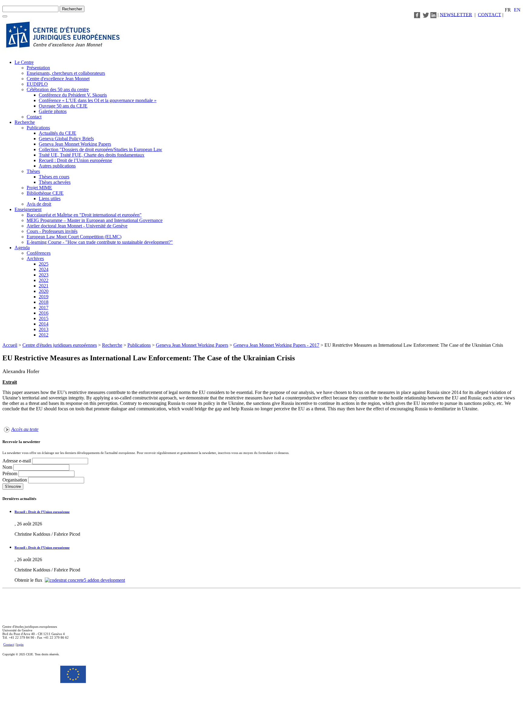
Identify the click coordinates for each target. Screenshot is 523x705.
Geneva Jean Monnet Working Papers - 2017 (276, 345)
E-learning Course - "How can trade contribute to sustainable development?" (100, 242)
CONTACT (489, 14)
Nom (7, 467)
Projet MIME (39, 187)
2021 (43, 285)
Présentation (38, 67)
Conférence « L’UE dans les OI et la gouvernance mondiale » (97, 100)
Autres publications (57, 165)
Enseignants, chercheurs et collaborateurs (66, 73)
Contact (34, 116)
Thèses (33, 171)
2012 (43, 334)
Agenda (22, 247)
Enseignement (28, 209)
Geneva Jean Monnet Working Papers (75, 144)
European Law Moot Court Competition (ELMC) (74, 236)
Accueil (9, 345)
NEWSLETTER (456, 14)
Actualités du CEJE (57, 133)
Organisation (15, 479)
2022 (43, 280)
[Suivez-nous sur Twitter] (425, 14)
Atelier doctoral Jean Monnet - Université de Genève (77, 225)
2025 (43, 263)
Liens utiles (50, 198)
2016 (43, 313)
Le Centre (24, 62)
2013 (43, 329)
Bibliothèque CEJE (45, 193)
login (20, 644)
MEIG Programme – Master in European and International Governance (95, 220)
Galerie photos (53, 111)
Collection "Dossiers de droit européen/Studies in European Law (100, 149)
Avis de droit (39, 204)
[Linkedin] (433, 14)
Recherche (25, 122)
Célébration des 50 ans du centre (58, 89)
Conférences (39, 253)
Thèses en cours (54, 176)
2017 (43, 307)
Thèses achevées (55, 182)
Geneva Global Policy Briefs (66, 138)
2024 (43, 269)
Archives (35, 258)
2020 (43, 291)
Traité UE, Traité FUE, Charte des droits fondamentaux (91, 154)
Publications (38, 127)
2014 (43, 323)
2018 (43, 302)
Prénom (10, 473)
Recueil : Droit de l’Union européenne (75, 160)
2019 (43, 296)
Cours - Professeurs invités (52, 231)
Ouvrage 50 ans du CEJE (63, 105)
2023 (43, 274)
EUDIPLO (37, 84)
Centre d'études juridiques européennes (59, 345)
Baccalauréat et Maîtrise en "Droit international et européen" (84, 214)
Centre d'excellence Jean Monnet (58, 78)
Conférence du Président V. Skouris (73, 95)
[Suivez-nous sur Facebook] (417, 14)
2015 (43, 318)
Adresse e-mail (17, 460)
